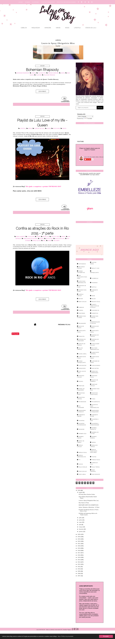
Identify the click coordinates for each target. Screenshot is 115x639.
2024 (79, 536)
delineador (82, 323)
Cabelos (24, 28)
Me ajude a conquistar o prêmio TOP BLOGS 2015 (43, 186)
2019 (79, 548)
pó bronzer (82, 401)
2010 (79, 569)
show (49, 240)
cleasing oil (95, 310)
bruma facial (96, 301)
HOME (21, 2)
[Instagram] (81, 2)
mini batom (95, 368)
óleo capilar (83, 471)
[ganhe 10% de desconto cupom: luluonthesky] (90, 200)
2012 (79, 564)
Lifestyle (77, 28)
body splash (83, 301)
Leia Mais (58, 50)
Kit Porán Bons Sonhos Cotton (87, 494)
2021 (79, 543)
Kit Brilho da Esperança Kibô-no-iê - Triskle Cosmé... (88, 514)
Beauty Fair (95, 268)
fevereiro (81, 529)
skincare (81, 429)
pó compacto (96, 401)
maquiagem (82, 368)
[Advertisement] (89, 234)
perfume (81, 385)
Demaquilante (94, 272)
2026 (79, 490)
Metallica (46, 236)
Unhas (57, 28)
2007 (79, 575)
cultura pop (42, 73)
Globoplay (95, 278)
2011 (79, 566)
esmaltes (81, 336)
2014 (79, 559)
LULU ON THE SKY (40, 629)
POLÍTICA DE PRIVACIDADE (66, 2)
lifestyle (23, 128)
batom (81, 298)
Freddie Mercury (53, 73)
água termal (96, 467)
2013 (79, 562)
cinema (33, 73)
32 (64, 98)
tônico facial (96, 459)
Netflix (94, 287)
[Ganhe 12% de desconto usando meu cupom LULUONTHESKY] (89, 215)
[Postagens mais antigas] (64, 325)
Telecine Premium (49, 75)
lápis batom (82, 365)
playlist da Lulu (39, 128)
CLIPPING (35, 2)
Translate (89, 118)
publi (93, 398)
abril (80, 524)
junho (80, 520)
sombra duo (82, 433)
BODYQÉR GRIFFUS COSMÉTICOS (88, 505)
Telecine (39, 75)
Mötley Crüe (55, 236)
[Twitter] (85, 2)
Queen (63, 73)
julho (80, 517)
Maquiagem (35, 28)
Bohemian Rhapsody (42, 70)
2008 (79, 573)
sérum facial (83, 452)
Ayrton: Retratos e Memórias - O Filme (89, 507)
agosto (81, 492)
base (93, 295)
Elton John (30, 236)
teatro (94, 456)
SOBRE (27, 2)
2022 (79, 541)
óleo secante (96, 474)
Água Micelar (83, 467)
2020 (79, 545)
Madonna (95, 282)
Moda (67, 28)
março (81, 527)
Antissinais (82, 263)
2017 (79, 552)
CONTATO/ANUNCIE (48, 2)
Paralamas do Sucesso (30, 238)
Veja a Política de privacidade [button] (65, 636)
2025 (79, 534)
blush (94, 298)
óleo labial (82, 474)
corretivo (95, 313)
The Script (56, 240)
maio (80, 522)
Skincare (47, 28)
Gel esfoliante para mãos (82, 277)
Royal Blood (36, 240)
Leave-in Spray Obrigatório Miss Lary (89, 500)
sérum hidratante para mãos (93, 451)
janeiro (81, 531)
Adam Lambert (20, 236)
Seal (44, 240)
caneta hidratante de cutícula (94, 306)
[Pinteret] (88, 2)
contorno (82, 313)
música (30, 128)
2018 (79, 550)
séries (94, 442)
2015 (79, 557)
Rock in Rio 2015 (60, 238)
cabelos (58, 40)
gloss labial (83, 353)
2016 (79, 555)
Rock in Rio (56, 128)
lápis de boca (96, 365)
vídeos (64, 128)
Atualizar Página (67, 629)
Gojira (38, 236)
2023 (79, 539)
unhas (81, 464)
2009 (79, 571)
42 (64, 207)
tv (79, 459)
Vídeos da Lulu (90, 28)
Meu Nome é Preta (84, 502)
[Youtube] (92, 2)
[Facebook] (78, 2)
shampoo (81, 420)
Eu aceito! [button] (106, 636)
